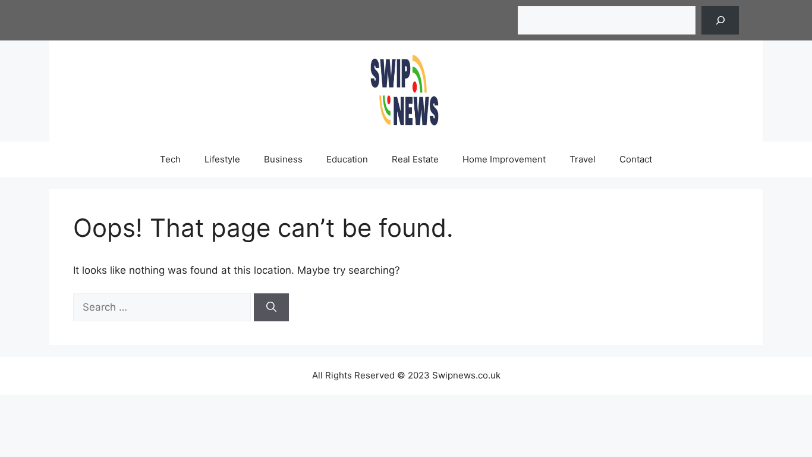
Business (283, 159)
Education (347, 159)
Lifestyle (222, 159)
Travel (582, 159)
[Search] (720, 20)
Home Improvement (504, 159)
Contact (635, 159)
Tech (170, 159)
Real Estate (415, 159)
